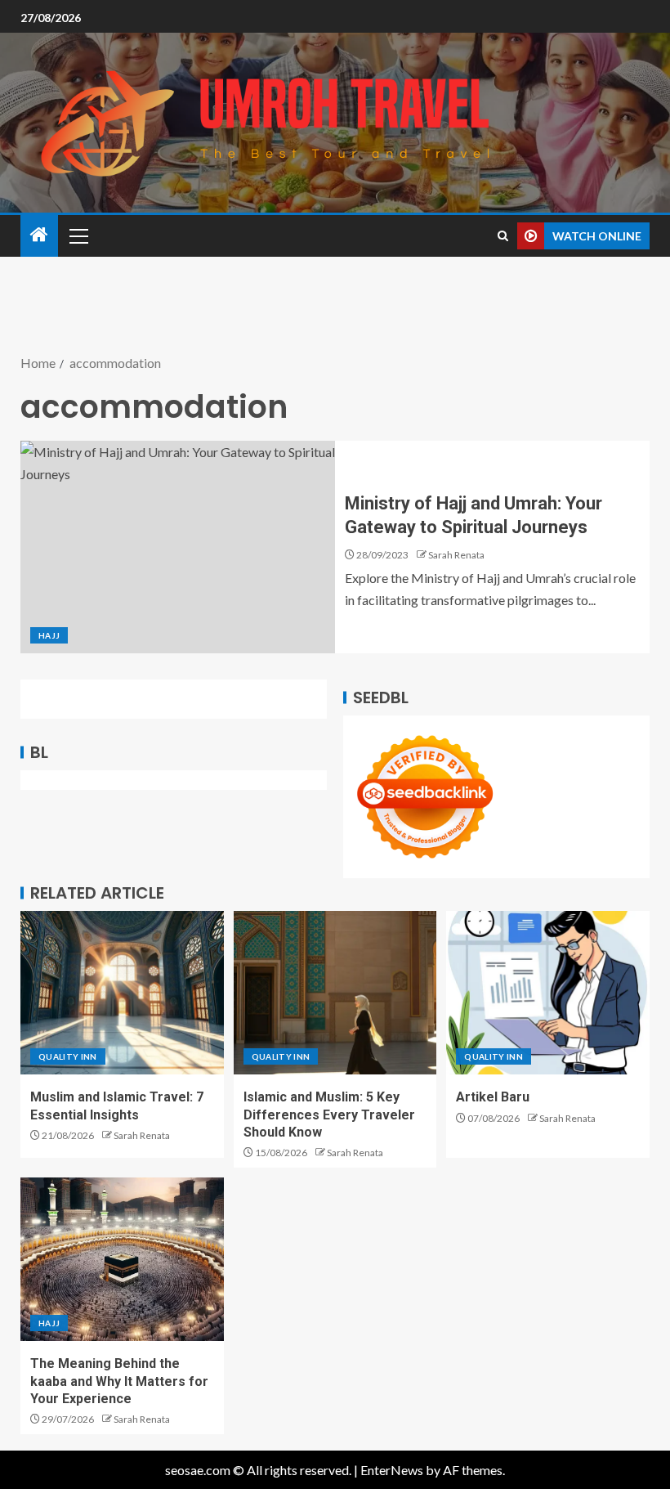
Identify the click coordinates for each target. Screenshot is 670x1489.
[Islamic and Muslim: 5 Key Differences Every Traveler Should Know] (335, 992)
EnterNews (391, 1470)
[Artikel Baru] (548, 992)
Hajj (49, 635)
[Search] (503, 236)
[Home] (39, 235)
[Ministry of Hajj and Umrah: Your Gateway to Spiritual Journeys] (177, 547)
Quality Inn (67, 1056)
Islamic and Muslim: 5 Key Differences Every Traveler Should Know (329, 1114)
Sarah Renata (456, 555)
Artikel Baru (492, 1097)
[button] (77, 235)
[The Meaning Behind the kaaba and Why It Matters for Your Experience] (122, 1259)
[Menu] (77, 235)
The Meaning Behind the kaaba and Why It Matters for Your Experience (119, 1381)
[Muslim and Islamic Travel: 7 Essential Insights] (122, 992)
